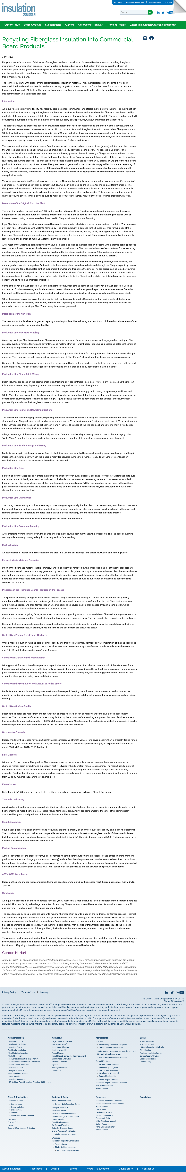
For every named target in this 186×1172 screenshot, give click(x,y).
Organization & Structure (62, 1041)
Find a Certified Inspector (65, 1147)
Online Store (101, 1109)
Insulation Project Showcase (107, 1080)
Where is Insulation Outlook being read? (153, 24)
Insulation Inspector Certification (65, 1141)
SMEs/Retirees (102, 1088)
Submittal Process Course (62, 1128)
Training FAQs (61, 1144)
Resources (101, 1097)
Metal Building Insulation (18, 1053)
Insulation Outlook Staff (135, 2)
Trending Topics (116, 24)
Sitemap (44, 992)
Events (143, 1038)
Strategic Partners (59, 1062)
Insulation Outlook (15, 1067)
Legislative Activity (59, 1050)
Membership (102, 1038)
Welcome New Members (109, 1064)
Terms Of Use (28, 992)
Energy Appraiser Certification (64, 1131)
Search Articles (32, 24)
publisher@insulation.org (73, 1010)
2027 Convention (147, 1041)
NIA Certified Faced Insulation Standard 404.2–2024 (29, 1082)
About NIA (57, 1038)
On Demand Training (60, 1125)
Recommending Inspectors (68, 1150)
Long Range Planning (60, 1047)
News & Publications (18, 1097)
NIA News (12, 1119)
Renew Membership (107, 1076)
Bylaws (55, 1065)
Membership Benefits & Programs (113, 1045)
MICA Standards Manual (18, 1073)
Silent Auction (145, 1050)
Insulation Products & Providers (109, 1101)
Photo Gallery (145, 1062)
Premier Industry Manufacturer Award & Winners (116, 1051)
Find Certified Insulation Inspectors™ (23, 1059)
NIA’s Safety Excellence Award (108, 1054)
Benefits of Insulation (17, 1044)
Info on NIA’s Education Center (67, 1104)
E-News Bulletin (14, 1122)
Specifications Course (61, 1122)
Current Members (103, 1061)
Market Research (15, 1056)
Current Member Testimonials (111, 1048)
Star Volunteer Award (104, 1085)
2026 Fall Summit (147, 1044)
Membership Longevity (108, 1067)
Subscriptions (53, 24)
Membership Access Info (109, 1073)
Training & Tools (60, 1097)
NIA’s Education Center (61, 1101)
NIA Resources (102, 1130)
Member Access (155, 2)
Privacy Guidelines (59, 1067)
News (10, 1125)
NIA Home (118, 2)
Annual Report (58, 1053)
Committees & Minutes (61, 1059)
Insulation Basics (59, 1110)
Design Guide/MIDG (16, 1070)
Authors (69, 24)
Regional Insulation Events (151, 1053)
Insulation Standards (16, 1079)
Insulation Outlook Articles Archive (110, 1104)
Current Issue (12, 24)
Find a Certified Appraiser (18, 1065)
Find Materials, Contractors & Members (24, 1062)
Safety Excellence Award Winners (113, 1057)
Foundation (145, 1097)
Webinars (56, 1138)
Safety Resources (103, 1124)
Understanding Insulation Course (65, 1116)
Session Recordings (148, 1059)
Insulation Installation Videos (64, 1113)
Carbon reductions (15, 1041)
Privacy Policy (9, 992)
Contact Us (56, 1070)
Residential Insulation (17, 1050)
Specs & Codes (14, 1076)
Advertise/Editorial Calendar (22, 1116)
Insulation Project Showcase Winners (111, 1083)
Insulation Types (15, 1047)
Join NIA (168, 2)
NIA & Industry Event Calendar (152, 1047)
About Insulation (16, 1038)
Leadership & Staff (59, 1044)
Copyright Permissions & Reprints (21, 1128)
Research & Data (103, 1118)
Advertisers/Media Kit (90, 24)
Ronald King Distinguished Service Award (69, 1056)
